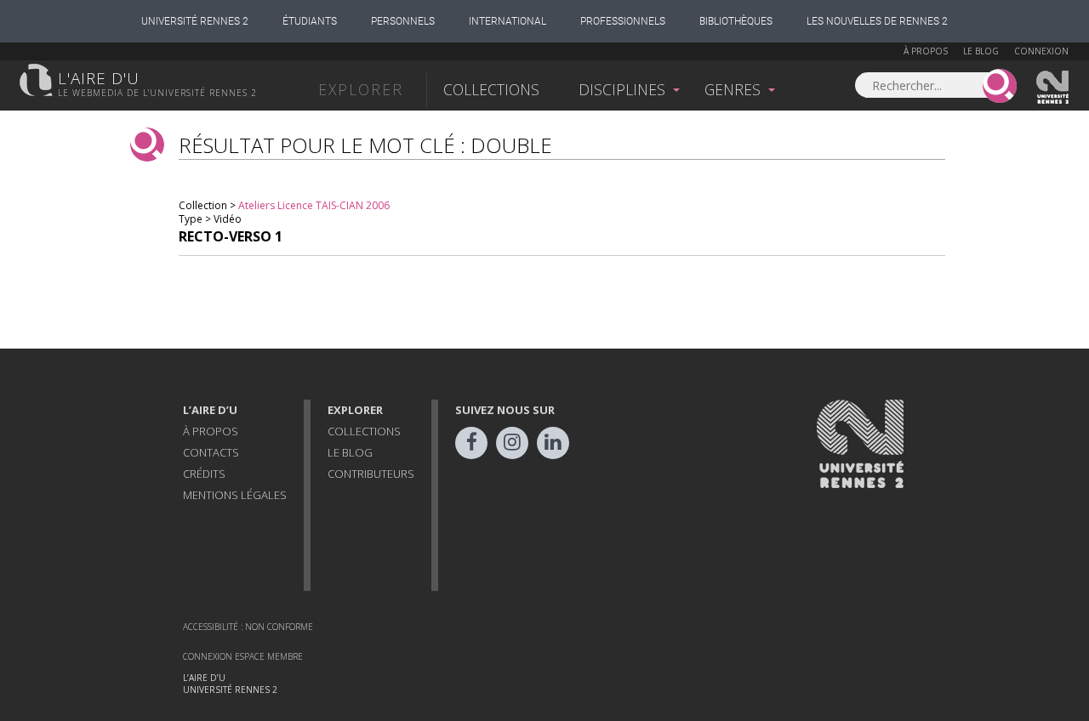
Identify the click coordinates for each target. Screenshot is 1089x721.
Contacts (211, 452)
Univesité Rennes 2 (1053, 88)
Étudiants (309, 21)
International (507, 21)
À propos (926, 51)
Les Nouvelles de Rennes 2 (877, 21)
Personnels (403, 21)
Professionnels (622, 21)
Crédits (204, 473)
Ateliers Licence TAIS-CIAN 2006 (314, 205)
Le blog (981, 51)
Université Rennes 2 (194, 21)
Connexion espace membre (243, 656)
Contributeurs (371, 473)
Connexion (1041, 51)
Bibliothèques (736, 21)
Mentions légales (235, 494)
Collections (491, 89)
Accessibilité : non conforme (248, 627)
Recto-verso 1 (230, 236)
